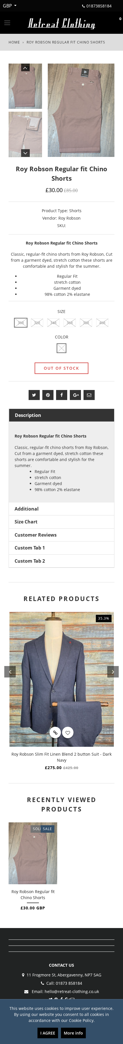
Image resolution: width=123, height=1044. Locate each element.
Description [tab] (28, 415)
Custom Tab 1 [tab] (30, 548)
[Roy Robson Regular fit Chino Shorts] (33, 853)
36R (70, 322)
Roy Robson (69, 218)
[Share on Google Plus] (75, 395)
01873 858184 (69, 983)
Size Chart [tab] (26, 522)
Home (14, 42)
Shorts (75, 210)
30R (21, 322)
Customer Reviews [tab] (36, 535)
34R (53, 322)
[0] (114, 22)
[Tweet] (34, 395)
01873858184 (99, 6)
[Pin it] (47, 395)
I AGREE (47, 1033)
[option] (81, 110)
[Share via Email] (89, 395)
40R (102, 322)
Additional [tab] (27, 509)
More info (73, 1033)
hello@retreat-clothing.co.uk (72, 991)
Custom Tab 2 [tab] (30, 561)
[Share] (61, 395)
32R (37, 322)
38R (86, 322)
